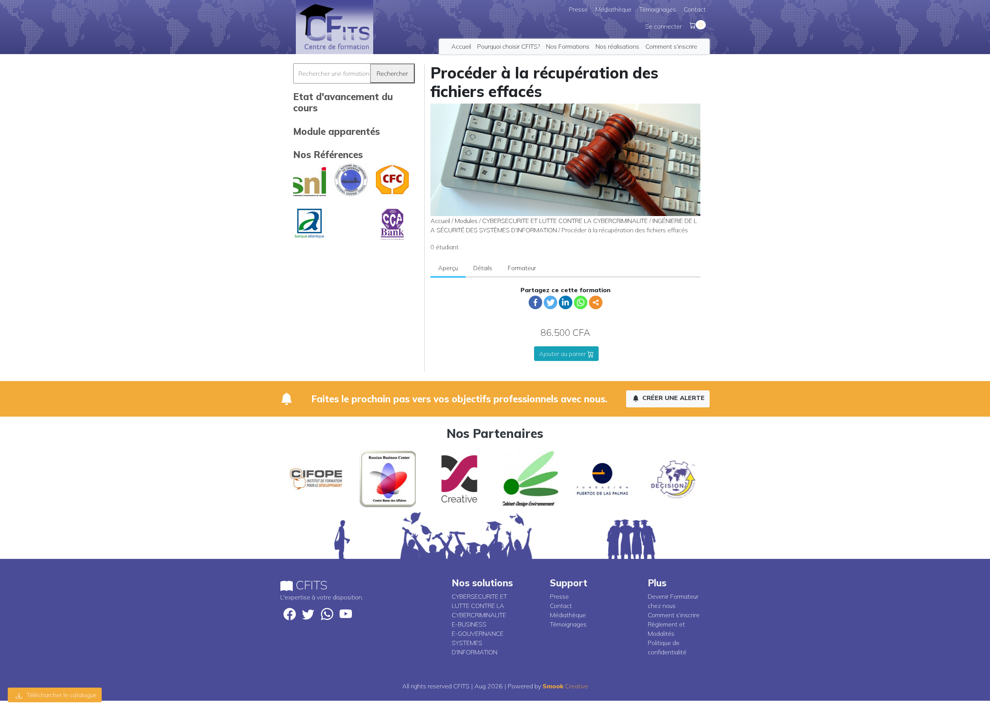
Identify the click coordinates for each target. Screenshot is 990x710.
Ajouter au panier (563, 354)
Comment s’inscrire (671, 46)
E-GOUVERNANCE (478, 633)
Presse (578, 9)
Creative (565, 686)
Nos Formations (567, 46)
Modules (466, 221)
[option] (316, 479)
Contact (695, 9)
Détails (482, 268)
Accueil (461, 46)
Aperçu (448, 268)
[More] (596, 302)
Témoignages (657, 9)
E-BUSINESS (469, 624)
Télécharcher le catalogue (61, 695)
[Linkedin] (565, 302)
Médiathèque (614, 9)
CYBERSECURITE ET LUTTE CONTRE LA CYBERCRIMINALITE (565, 221)
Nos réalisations (617, 46)
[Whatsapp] (580, 302)
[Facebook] (535, 302)
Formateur (522, 268)
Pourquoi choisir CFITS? (508, 46)
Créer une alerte (672, 398)
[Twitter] (550, 302)
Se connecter (663, 26)
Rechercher (392, 73)
